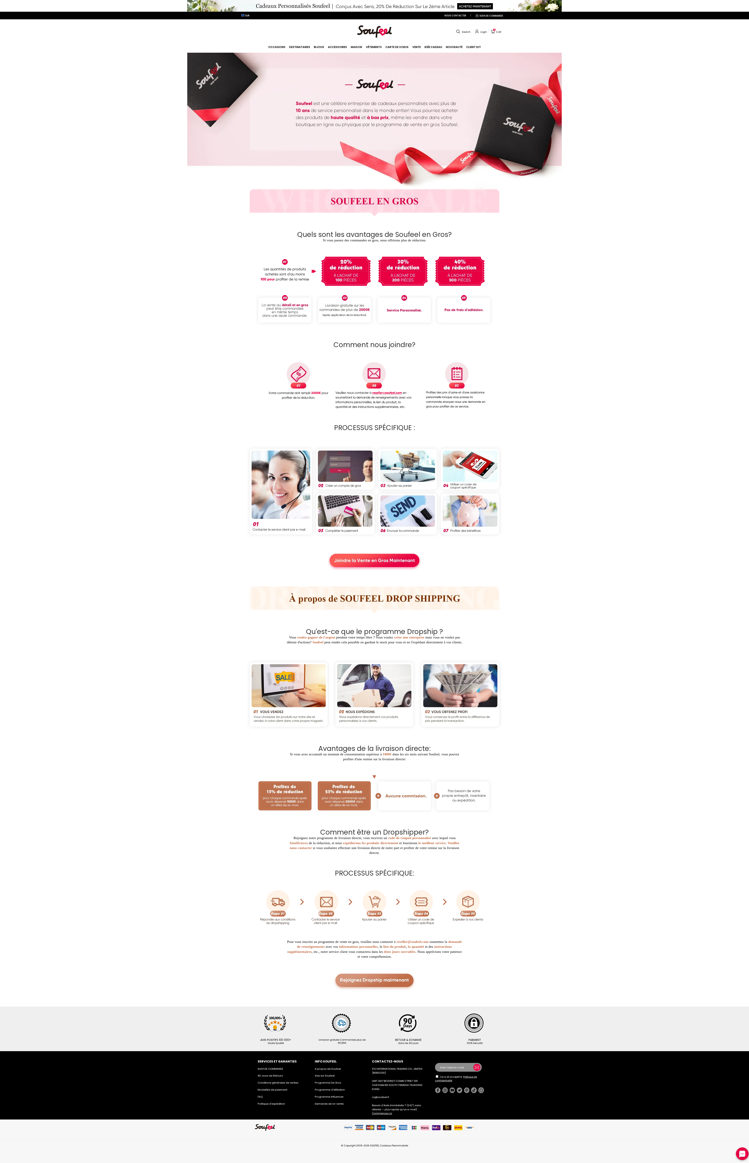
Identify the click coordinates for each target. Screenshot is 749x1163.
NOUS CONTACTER (455, 15)
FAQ (260, 1097)
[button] (462, 32)
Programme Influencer (329, 1097)
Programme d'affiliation (330, 1090)
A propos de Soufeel (328, 1069)
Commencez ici (382, 1113)
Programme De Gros (328, 1083)
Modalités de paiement (272, 1090)
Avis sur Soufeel (325, 1076)
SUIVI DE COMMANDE (491, 15)
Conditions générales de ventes (278, 1083)
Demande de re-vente (329, 1104)
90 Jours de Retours (270, 1076)
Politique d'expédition (271, 1104)
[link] (276, 47)
